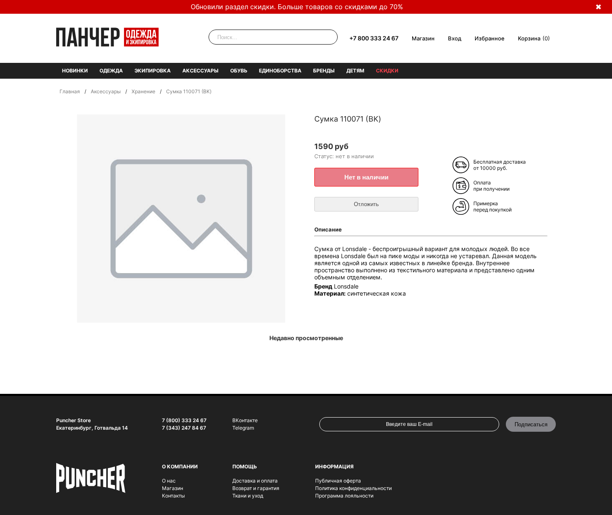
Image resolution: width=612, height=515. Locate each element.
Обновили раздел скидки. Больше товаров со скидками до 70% (297, 6)
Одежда (111, 70)
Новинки (75, 70)
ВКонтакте (245, 420)
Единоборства (280, 70)
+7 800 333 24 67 (373, 38)
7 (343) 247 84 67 (184, 428)
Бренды (324, 70)
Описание (328, 229)
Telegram (243, 428)
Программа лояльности (344, 496)
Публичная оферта (338, 481)
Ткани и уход (247, 496)
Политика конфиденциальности (353, 488)
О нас (169, 481)
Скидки (387, 70)
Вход (454, 38)
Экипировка (152, 70)
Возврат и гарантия (255, 488)
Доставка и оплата (255, 481)
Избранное (490, 38)
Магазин (423, 38)
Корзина (529, 38)
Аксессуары (200, 70)
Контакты (173, 496)
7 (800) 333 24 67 (184, 420)
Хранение (143, 91)
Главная (70, 91)
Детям (355, 70)
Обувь (238, 70)
